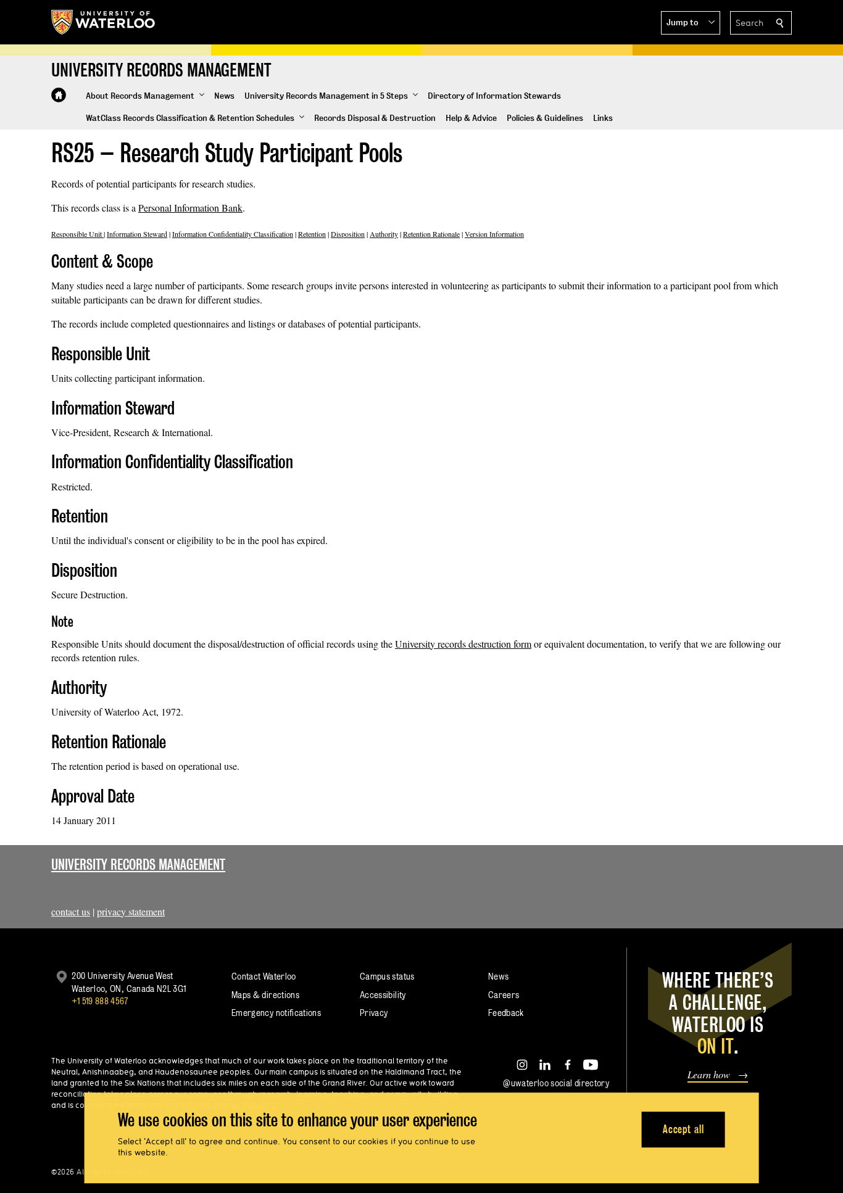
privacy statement (131, 911)
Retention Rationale (431, 234)
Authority (384, 234)
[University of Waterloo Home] (103, 22)
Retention (312, 234)
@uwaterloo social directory (556, 1083)
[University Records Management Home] (58, 95)
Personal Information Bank (190, 207)
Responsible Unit (77, 234)
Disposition (348, 234)
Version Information (494, 234)
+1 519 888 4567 (100, 1001)
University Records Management (138, 864)
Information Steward (137, 234)
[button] (691, 23)
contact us (70, 911)
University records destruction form (463, 643)
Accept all (683, 1129)
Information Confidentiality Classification (232, 234)
